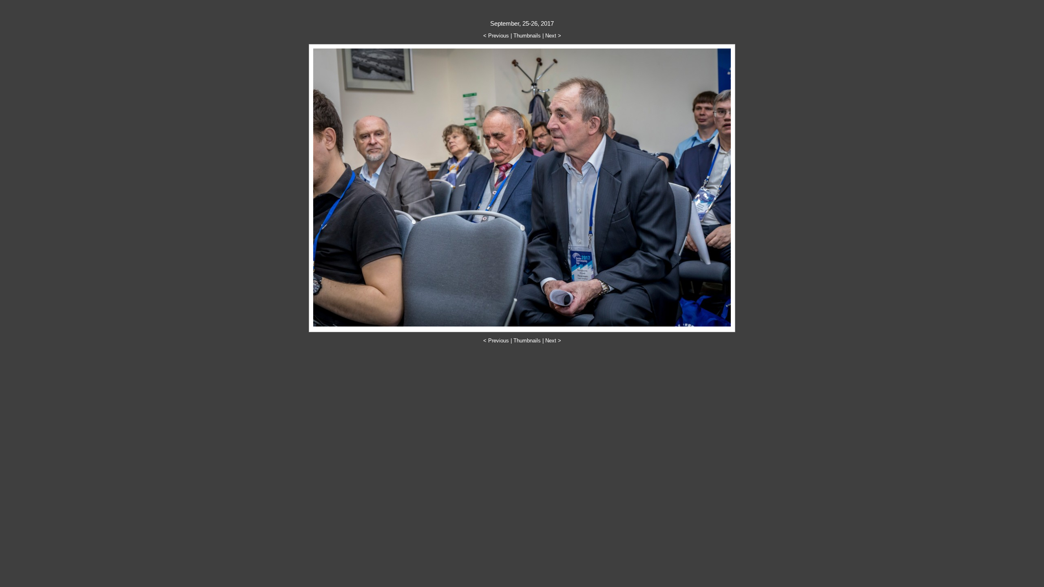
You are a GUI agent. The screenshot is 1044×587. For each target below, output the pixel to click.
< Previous (496, 36)
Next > (553, 36)
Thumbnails (527, 36)
